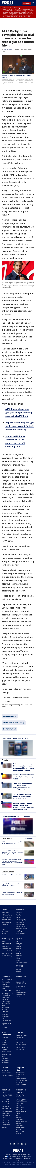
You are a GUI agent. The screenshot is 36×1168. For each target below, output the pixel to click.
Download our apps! (6, 1055)
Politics (4, 929)
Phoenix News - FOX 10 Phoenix (21, 1079)
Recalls (4, 927)
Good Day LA (7, 938)
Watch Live (26, 3)
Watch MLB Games (20, 1104)
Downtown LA (9, 729)
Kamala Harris (21, 1047)
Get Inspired (5, 1012)
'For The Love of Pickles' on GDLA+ (12, 875)
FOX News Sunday (5, 932)
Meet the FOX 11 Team (7, 1096)
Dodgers (19, 951)
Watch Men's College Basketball (20, 1117)
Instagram (5, 1040)
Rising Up (5, 1014)
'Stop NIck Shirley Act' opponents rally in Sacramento (12, 893)
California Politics (22, 1035)
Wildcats (19, 956)
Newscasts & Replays (20, 987)
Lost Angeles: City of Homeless (7, 994)
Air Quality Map (21, 920)
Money (5, 1067)
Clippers (19, 948)
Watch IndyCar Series (21, 1112)
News (4, 910)
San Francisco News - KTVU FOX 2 (20, 1074)
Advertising (5, 1106)
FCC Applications (7, 1111)
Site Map (4, 1127)
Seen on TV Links (7, 951)
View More (29, 839)
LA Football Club (21, 963)
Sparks (18, 972)
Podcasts (5, 1058)
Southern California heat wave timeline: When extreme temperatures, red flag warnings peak (12, 862)
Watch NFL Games (20, 1096)
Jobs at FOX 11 (6, 1104)
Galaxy (18, 969)
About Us (6, 1090)
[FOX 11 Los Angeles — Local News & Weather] (7, 3)
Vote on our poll (7, 953)
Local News (7, 838)
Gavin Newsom (21, 1045)
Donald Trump (21, 1040)
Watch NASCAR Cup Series (21, 1108)
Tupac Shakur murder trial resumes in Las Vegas (10, 884)
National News (6, 920)
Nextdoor (5, 1047)
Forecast (19, 913)
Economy (5, 1070)
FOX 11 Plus (5, 1120)
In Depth (4, 984)
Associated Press (18, 49)
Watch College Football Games (21, 1100)
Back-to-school (7, 948)
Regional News (20, 1068)
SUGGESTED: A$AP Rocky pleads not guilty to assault (17, 76)
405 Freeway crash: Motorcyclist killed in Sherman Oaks (12, 842)
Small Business (6, 1073)
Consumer (5, 924)
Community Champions (5, 998)
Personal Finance (7, 1075)
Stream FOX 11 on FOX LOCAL (21, 983)
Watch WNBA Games (20, 1128)
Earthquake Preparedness (20, 925)
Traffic (18, 915)
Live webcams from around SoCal (21, 994)
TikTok (4, 1042)
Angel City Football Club (20, 966)
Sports (19, 938)
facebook (10, 1144)
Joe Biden (19, 1042)
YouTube (4, 1045)
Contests (4, 1093)
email (25, 1144)
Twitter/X (5, 1049)
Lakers (18, 946)
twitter (14, 1144)
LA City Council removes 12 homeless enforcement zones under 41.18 (23, 797)
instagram (18, 1144)
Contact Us (5, 1122)
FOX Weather (20, 933)
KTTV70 (4, 1027)
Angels (18, 953)
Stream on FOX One (21, 1091)
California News (7, 915)
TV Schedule (6, 1099)
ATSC (3, 1118)
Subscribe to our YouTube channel (16, 817)
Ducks (18, 960)
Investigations (6, 1016)
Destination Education (5, 1008)
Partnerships (6, 1125)
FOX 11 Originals (7, 980)
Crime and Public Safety (13, 722)
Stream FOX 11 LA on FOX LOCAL (16, 739)
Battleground (20, 1049)
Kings (18, 958)
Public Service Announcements (7, 1114)
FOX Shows (5, 1101)
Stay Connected (6, 1033)
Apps (18, 990)
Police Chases (6, 917)
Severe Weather (21, 929)
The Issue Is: (6, 982)
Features (6, 977)
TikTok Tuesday (7, 956)
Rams (18, 941)
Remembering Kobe (6, 1024)
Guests (4, 941)
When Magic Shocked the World (6, 1003)
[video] (29, 877)
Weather (20, 910)
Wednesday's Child (6, 987)
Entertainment (28, 49)
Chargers (19, 944)
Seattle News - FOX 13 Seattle (21, 1084)
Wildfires (19, 931)
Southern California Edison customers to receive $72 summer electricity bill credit (12, 852)
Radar (18, 917)
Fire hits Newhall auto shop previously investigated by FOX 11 (23, 777)
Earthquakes (20, 922)
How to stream (6, 1052)
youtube (21, 1144)
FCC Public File (6, 1109)
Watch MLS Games (20, 1133)
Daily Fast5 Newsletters (5, 1061)
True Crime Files (7, 991)
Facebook (5, 1037)
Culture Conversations (6, 1020)
